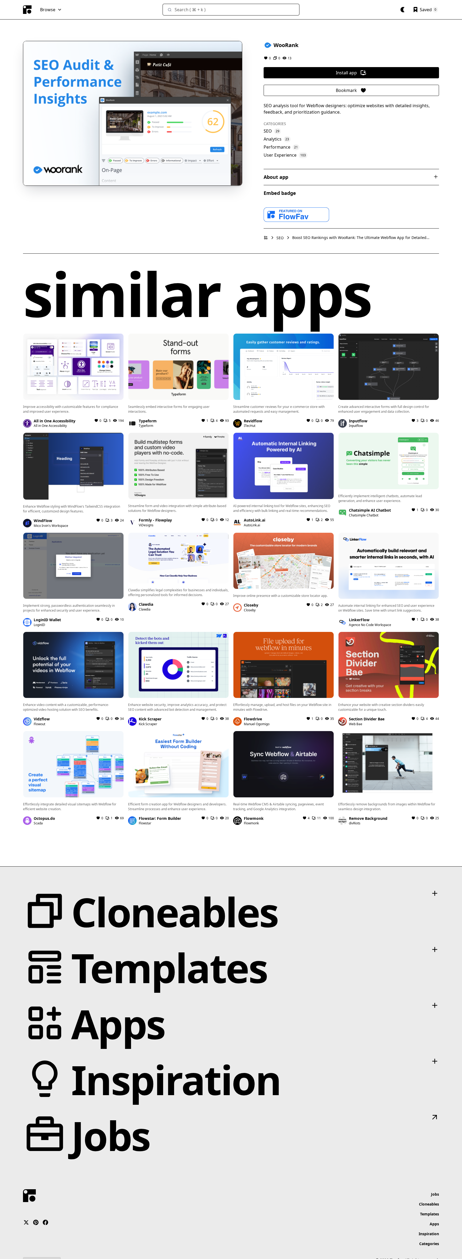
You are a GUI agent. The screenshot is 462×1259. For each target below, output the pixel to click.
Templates (429, 1213)
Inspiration (429, 1233)
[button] (51, 9)
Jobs (435, 1194)
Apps (434, 1223)
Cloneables (429, 1204)
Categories (429, 1243)
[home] (27, 9)
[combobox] (231, 10)
